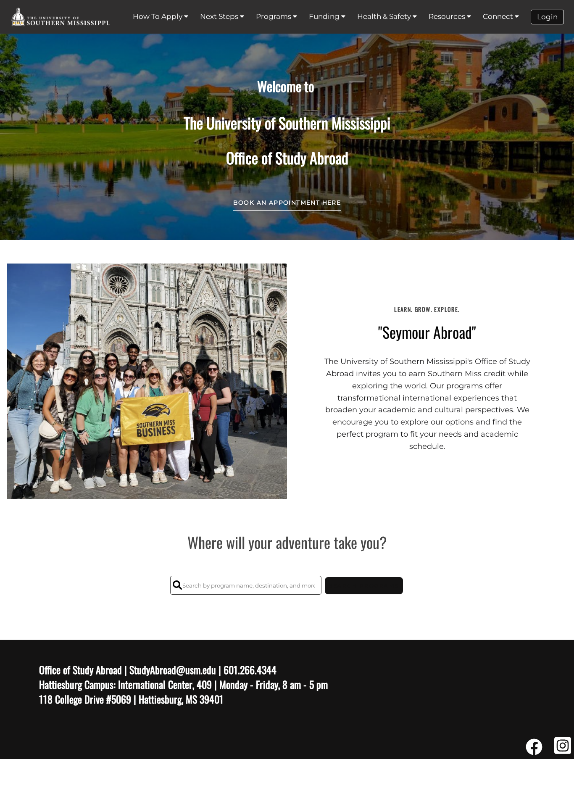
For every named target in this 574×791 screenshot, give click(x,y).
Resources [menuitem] (448, 16)
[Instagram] (562, 750)
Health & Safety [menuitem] (385, 16)
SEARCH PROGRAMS (364, 586)
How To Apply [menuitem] (158, 16)
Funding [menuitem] (325, 16)
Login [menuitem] (547, 17)
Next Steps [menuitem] (220, 16)
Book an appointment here (287, 202)
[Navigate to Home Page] (60, 16)
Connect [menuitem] (499, 16)
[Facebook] (534, 750)
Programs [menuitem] (274, 16)
